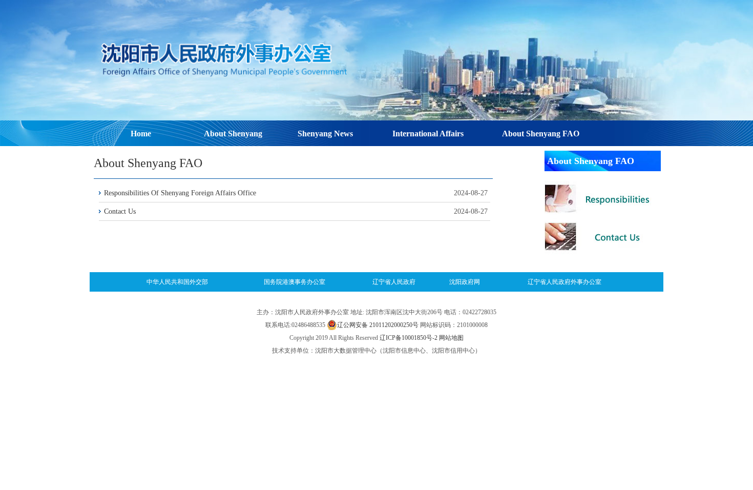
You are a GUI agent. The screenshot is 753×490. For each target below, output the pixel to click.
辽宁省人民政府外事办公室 (564, 281)
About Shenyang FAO (540, 133)
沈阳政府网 (464, 281)
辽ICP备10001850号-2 (408, 337)
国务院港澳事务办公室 (294, 281)
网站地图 (451, 337)
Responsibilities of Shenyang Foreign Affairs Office (180, 193)
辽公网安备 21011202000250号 (378, 325)
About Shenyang (233, 133)
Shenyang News (325, 133)
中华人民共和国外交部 (177, 281)
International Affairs (428, 133)
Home (141, 133)
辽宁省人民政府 (393, 281)
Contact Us (120, 211)
